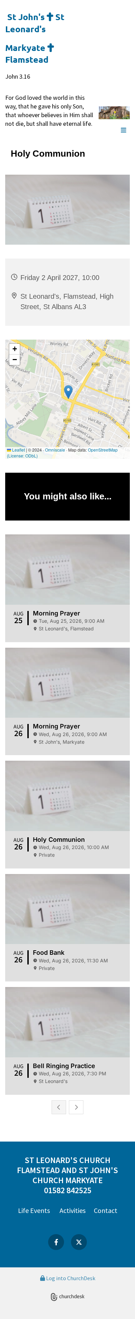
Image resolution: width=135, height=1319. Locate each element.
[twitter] (79, 1242)
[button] (114, 130)
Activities (73, 1210)
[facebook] (56, 1242)
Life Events (34, 1210)
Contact (105, 1210)
